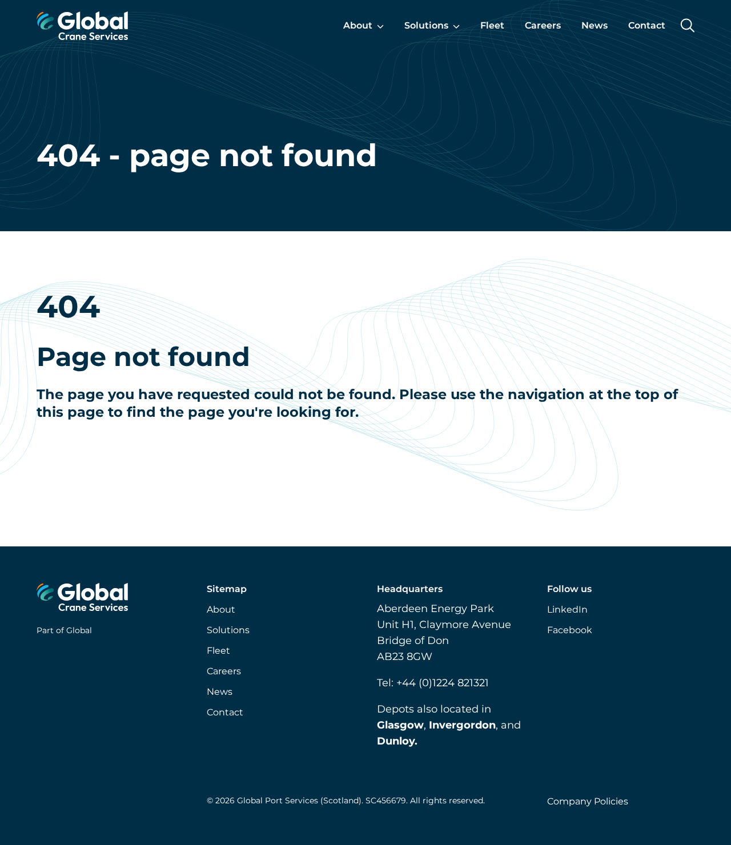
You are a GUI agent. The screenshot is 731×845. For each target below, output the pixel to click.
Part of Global (64, 630)
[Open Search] (687, 25)
